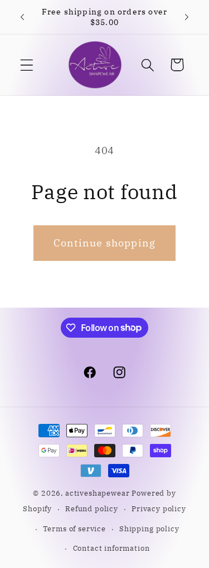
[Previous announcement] (22, 17)
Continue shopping (104, 242)
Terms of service (74, 528)
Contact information (111, 548)
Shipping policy (149, 528)
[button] (27, 65)
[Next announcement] (186, 17)
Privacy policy (159, 508)
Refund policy (91, 508)
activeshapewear (97, 493)
